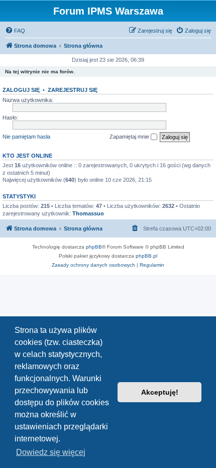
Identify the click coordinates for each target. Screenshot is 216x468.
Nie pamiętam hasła (26, 137)
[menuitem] (15, 31)
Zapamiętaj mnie (130, 137)
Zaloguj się (21, 90)
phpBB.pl (146, 256)
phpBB (94, 247)
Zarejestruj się (72, 90)
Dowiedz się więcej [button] (50, 452)
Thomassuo (88, 213)
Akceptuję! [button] (159, 392)
